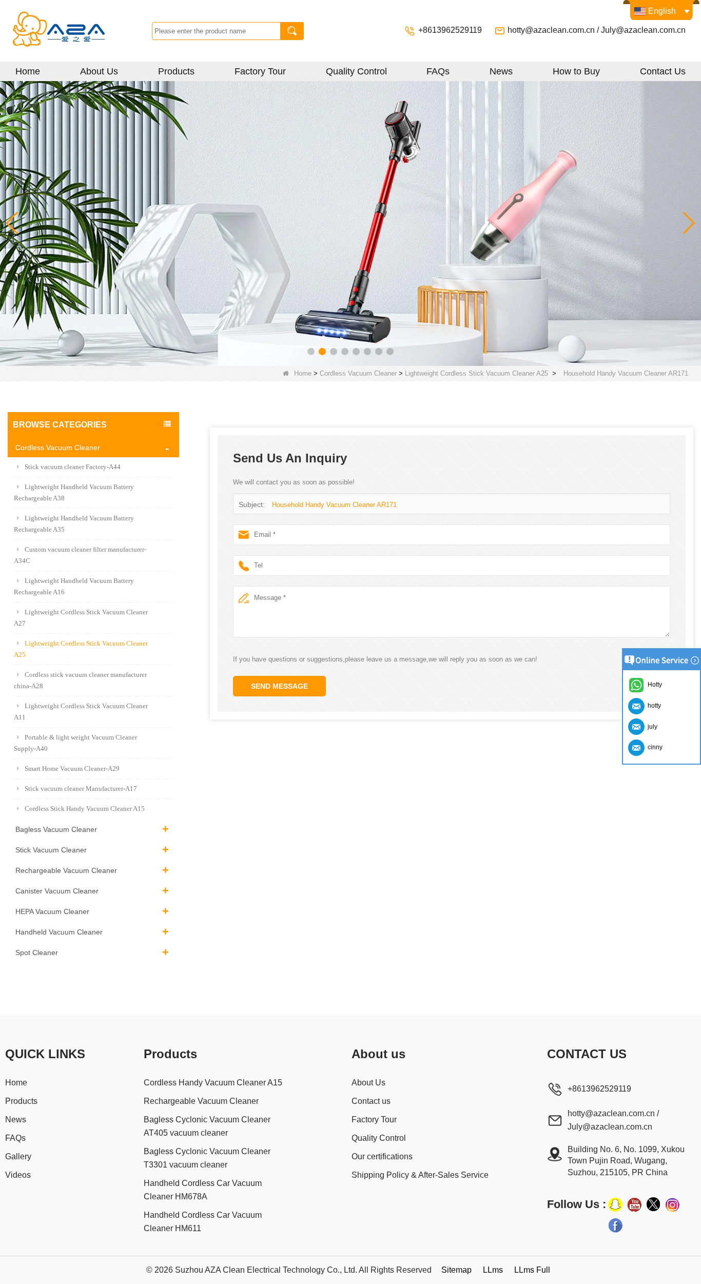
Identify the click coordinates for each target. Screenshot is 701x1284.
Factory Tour (260, 71)
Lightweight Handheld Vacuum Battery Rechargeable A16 (74, 586)
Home (27, 71)
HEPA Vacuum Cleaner (52, 911)
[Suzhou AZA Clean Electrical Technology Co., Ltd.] (78, 30)
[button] (311, 351)
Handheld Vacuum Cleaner (59, 932)
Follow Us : (576, 1204)
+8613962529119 (451, 30)
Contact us (371, 1101)
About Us (99, 71)
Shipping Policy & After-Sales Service (420, 1175)
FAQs (438, 71)
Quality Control (356, 71)
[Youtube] (634, 1204)
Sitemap (456, 1270)
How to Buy (576, 71)
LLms (493, 1270)
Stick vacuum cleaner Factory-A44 (73, 467)
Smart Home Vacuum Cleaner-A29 (72, 768)
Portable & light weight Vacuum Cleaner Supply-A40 (75, 742)
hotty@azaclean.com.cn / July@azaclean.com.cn (597, 30)
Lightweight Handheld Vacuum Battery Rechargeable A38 (74, 492)
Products (176, 71)
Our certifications (382, 1156)
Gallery (18, 1156)
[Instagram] (672, 1204)
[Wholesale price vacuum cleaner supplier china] (350, 223)
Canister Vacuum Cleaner (57, 891)
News (501, 71)
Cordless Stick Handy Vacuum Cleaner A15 (85, 808)
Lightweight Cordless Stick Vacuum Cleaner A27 (81, 617)
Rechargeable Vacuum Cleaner (66, 870)
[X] (653, 1204)
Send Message (279, 686)
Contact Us (663, 71)
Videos (18, 1175)
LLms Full (532, 1270)
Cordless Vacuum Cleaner (358, 373)
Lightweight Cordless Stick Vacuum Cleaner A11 (81, 711)
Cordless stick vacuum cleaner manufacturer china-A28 (80, 680)
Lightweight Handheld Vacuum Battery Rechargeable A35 (74, 523)
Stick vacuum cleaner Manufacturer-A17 (81, 788)
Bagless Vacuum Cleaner (56, 829)
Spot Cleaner (36, 952)
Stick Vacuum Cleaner (51, 850)
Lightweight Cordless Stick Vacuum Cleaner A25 (476, 373)
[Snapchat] (615, 1204)
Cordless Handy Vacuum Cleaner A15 (213, 1082)
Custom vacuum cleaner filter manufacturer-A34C (80, 555)
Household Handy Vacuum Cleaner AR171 (334, 505)
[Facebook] (615, 1225)
